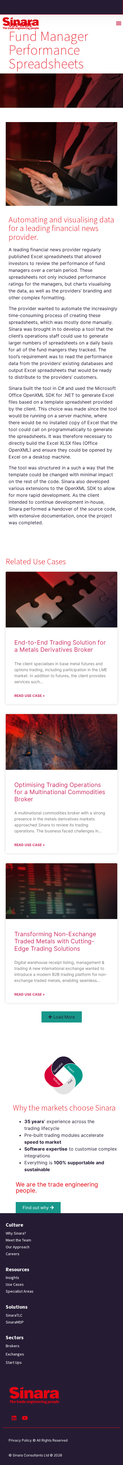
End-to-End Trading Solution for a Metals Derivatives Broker (60, 646)
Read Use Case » (29, 695)
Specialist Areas (19, 1291)
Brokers (12, 1345)
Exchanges (15, 1354)
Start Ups (14, 1362)
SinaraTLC (14, 1315)
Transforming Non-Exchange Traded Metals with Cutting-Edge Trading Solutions (55, 941)
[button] (118, 23)
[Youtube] (24, 1417)
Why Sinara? (16, 1233)
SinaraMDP (15, 1322)
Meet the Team (18, 1240)
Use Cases (15, 1284)
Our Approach (17, 1246)
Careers (12, 1253)
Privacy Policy (20, 1440)
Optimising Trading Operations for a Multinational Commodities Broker (59, 792)
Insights (12, 1277)
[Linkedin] (14, 1417)
